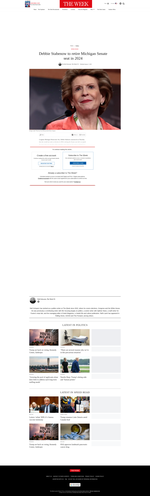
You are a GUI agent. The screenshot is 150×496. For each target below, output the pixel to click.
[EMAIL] (39, 302)
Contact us (77, 182)
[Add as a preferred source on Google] (75, 484)
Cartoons (73, 9)
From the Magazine (82, 9)
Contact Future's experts (61, 476)
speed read (74, 49)
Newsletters (65, 9)
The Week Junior (101, 9)
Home (71, 45)
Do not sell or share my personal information (82, 479)
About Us (49, 476)
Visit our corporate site (95, 491)
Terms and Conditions (77, 476)
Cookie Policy (99, 476)
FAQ (66, 479)
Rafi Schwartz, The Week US (71, 64)
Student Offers (112, 9)
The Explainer (41, 9)
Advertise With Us (58, 479)
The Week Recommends (53, 9)
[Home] (34, 9)
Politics (77, 45)
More (92, 9)
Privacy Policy (89, 476)
